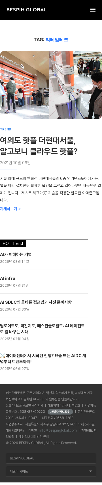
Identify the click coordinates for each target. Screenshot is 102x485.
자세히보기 (8, 209)
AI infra (7, 278)
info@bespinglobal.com (58, 430)
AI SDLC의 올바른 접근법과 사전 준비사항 (36, 302)
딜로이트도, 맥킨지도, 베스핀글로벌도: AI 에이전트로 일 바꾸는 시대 (42, 328)
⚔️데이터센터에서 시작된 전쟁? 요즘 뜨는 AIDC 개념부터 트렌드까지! (43, 358)
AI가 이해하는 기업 (16, 254)
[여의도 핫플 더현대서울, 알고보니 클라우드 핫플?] (51, 85)
